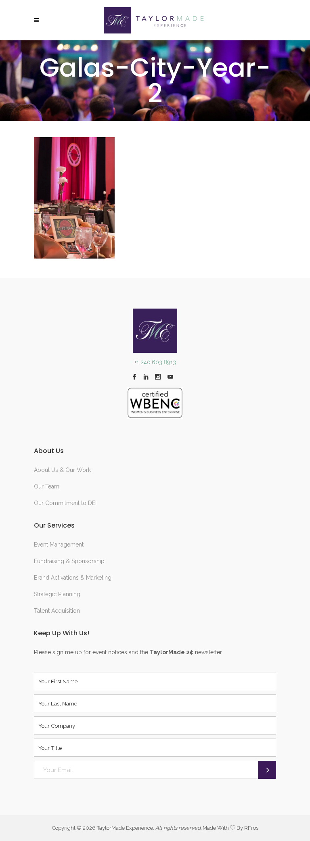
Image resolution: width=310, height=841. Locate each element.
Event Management (59, 544)
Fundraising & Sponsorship (69, 561)
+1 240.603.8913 (155, 362)
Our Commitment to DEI (65, 503)
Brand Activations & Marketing (72, 577)
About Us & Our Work (62, 470)
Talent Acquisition (57, 610)
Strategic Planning (57, 594)
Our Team (46, 486)
